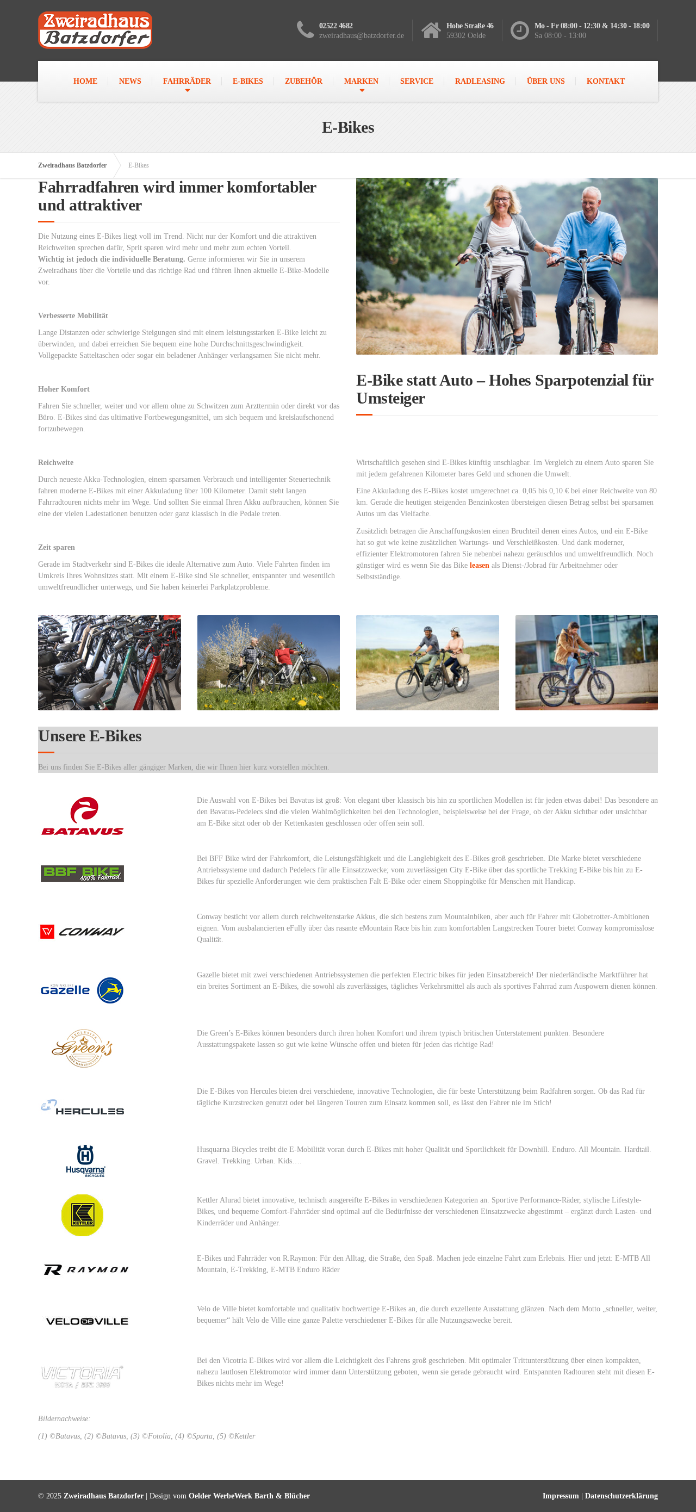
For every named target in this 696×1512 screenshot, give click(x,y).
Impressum (561, 1496)
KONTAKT (606, 81)
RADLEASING (480, 81)
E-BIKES (248, 81)
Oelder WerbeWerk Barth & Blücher (249, 1496)
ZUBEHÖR (303, 81)
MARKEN (361, 81)
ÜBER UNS (546, 81)
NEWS (130, 81)
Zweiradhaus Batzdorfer (72, 165)
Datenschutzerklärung (621, 1496)
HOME (85, 81)
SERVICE (416, 81)
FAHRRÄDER (187, 81)
